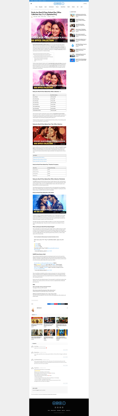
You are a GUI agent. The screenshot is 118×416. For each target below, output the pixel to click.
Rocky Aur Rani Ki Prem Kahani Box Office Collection (41, 53)
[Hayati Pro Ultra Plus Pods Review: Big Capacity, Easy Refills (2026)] (72, 60)
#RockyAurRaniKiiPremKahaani (53, 248)
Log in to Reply (65, 349)
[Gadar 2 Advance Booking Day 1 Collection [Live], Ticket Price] (37, 332)
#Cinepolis (37, 246)
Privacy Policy (36, 0)
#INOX (36, 245)
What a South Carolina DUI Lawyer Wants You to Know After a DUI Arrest (81, 35)
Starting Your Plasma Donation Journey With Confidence (81, 55)
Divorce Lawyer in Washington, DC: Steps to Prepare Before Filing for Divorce (81, 30)
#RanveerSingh (37, 249)
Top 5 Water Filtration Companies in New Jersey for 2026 (81, 45)
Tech (77, 6)
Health (69, 6)
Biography (40, 6)
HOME (32, 0)
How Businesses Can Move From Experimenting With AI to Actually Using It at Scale (81, 15)
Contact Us (44, 0)
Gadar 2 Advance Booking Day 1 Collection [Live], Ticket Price (36, 337)
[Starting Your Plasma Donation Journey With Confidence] (72, 55)
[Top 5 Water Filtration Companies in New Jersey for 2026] (72, 45)
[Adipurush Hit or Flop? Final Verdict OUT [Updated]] (37, 320)
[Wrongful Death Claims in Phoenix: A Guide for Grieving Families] (72, 20)
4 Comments (49, 16)
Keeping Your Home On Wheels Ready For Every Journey (81, 50)
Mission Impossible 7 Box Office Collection (40, 161)
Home (36, 6)
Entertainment (51, 6)
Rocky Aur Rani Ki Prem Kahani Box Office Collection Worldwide (43, 56)
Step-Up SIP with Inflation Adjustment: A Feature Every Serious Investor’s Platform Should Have (81, 25)
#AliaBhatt (46, 267)
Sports (46, 6)
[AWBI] (59, 4)
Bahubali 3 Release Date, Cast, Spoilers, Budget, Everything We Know (61, 325)
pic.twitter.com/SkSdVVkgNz (39, 268)
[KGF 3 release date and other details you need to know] (49, 320)
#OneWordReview (37, 263)
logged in (37, 390)
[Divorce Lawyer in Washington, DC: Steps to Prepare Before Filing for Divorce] (72, 30)
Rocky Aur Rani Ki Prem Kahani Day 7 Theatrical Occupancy (42, 55)
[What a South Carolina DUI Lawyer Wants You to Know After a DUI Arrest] (72, 35)
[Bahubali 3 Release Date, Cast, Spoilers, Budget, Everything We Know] (62, 320)
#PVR (36, 243)
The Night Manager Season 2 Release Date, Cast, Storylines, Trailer (48, 337)
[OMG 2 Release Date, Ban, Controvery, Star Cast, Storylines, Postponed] (62, 332)
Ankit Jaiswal (35, 16)
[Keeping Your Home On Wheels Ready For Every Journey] (72, 50)
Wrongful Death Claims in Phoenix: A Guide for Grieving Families (80, 20)
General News (63, 6)
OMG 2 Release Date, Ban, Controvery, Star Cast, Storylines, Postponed (61, 337)
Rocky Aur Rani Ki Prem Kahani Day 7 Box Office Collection (42, 54)
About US (40, 0)
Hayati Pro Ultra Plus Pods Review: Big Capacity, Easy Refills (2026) (81, 60)
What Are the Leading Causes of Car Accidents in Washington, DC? (81, 40)
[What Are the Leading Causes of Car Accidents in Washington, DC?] (72, 40)
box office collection (35, 300)
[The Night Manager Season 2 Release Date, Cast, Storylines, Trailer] (49, 332)
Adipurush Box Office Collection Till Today (40, 159)
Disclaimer (59, 410)
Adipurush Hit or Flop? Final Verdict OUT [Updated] (36, 325)
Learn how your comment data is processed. (49, 394)
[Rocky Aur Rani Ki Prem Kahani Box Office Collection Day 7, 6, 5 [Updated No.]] (49, 30)
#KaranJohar (43, 264)
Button (85, 3)
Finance (57, 6)
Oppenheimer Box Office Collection (38, 157)
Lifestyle (73, 6)
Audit (81, 6)
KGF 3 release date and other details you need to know (48, 325)
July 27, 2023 (49, 250)
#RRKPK (53, 264)
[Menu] (31, 4)
